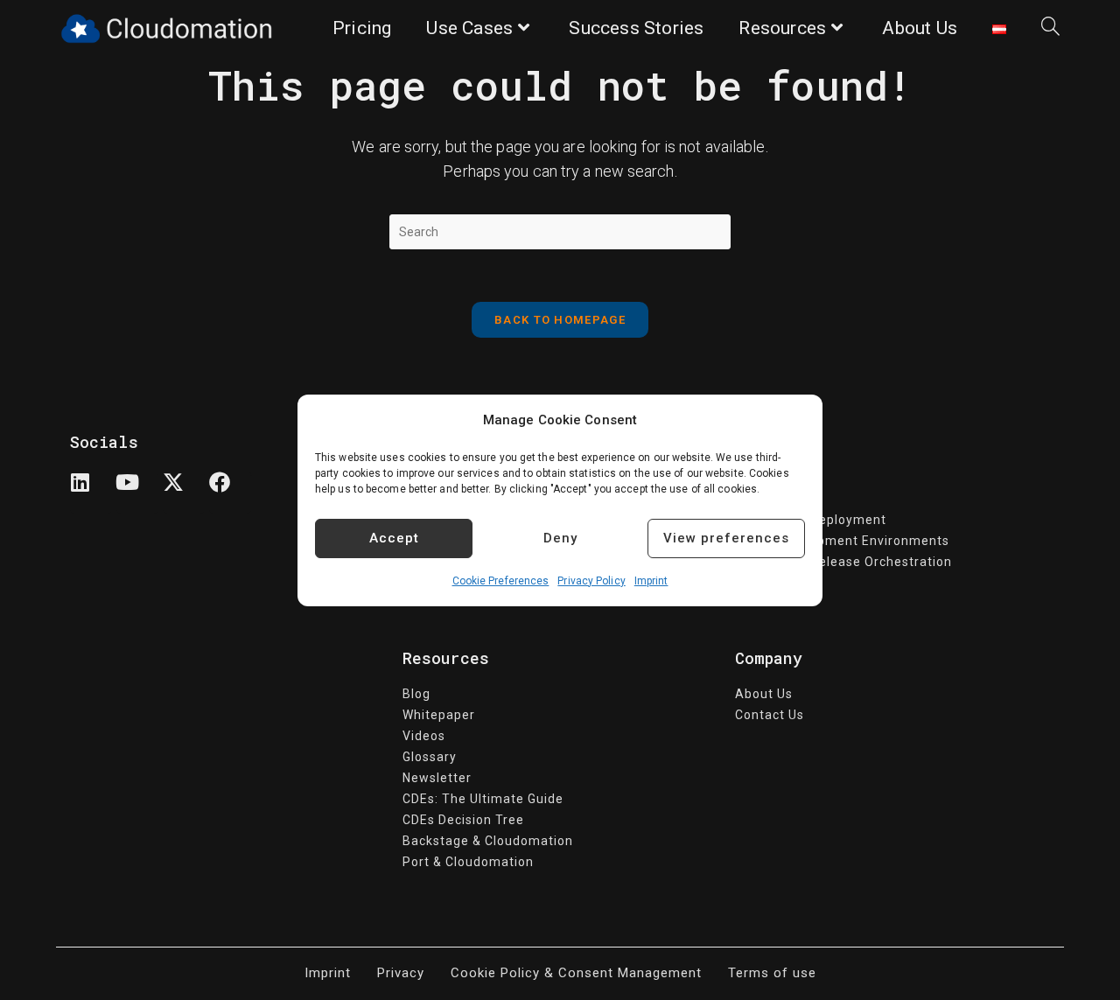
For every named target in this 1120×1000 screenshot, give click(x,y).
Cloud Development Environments (842, 541)
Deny (560, 538)
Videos (423, 736)
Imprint (651, 581)
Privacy (400, 973)
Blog (416, 694)
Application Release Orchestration (843, 562)
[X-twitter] (184, 493)
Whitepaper (438, 715)
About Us (764, 694)
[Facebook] (230, 493)
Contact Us (769, 715)
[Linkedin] (91, 493)
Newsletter (437, 778)
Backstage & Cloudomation (487, 841)
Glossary (429, 757)
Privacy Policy (591, 581)
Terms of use (772, 973)
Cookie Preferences (501, 581)
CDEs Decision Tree (463, 820)
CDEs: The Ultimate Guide (483, 799)
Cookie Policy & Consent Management (576, 973)
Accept (394, 538)
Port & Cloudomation (468, 862)
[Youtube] (137, 493)
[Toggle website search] (1050, 28)
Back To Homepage (560, 319)
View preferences (726, 538)
